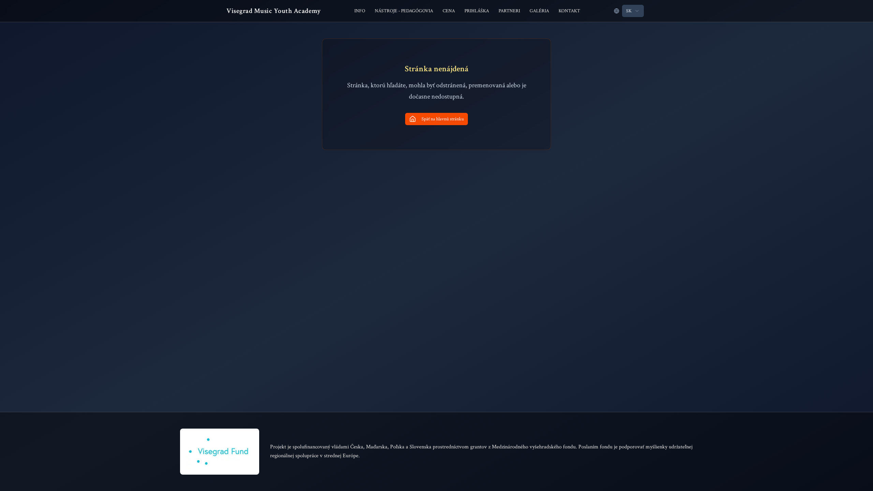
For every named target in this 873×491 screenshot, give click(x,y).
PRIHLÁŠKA (476, 11)
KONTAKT (569, 11)
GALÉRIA (539, 11)
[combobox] (633, 11)
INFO (359, 11)
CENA (449, 11)
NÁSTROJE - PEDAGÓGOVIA (404, 11)
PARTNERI (509, 11)
